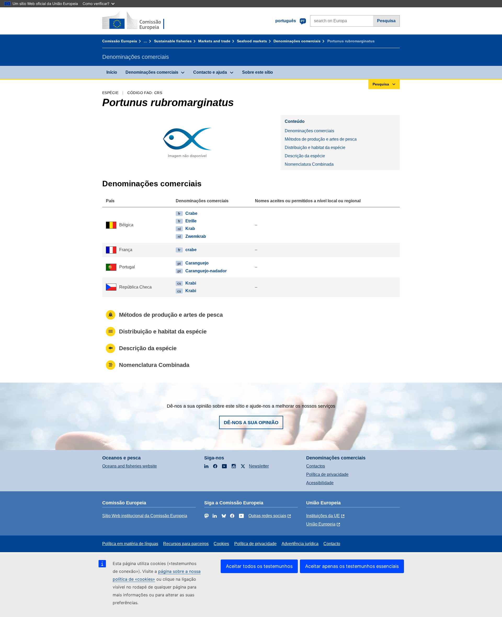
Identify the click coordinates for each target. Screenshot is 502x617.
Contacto (331, 543)
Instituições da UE (323, 516)
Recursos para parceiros (186, 543)
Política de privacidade (327, 474)
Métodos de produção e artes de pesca (321, 139)
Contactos (315, 466)
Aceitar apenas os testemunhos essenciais (352, 566)
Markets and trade (214, 41)
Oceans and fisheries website (129, 466)
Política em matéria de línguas (130, 543)
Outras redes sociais (267, 516)
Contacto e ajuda (210, 72)
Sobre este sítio (257, 72)
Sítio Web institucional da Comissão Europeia (144, 516)
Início (111, 72)
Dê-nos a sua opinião (251, 422)
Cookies (221, 543)
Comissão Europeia (119, 41)
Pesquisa (386, 21)
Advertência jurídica (300, 543)
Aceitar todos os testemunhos (259, 566)
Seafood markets (252, 41)
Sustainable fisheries (173, 41)
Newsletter (259, 466)
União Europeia (320, 524)
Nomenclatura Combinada (309, 164)
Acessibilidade (320, 483)
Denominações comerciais (297, 41)
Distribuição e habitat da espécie (315, 147)
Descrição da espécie (305, 156)
